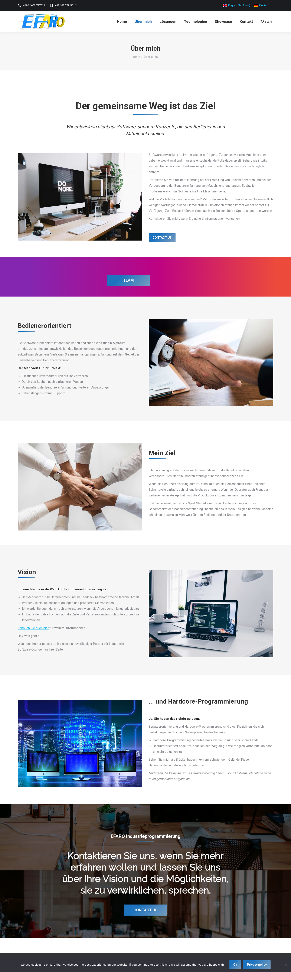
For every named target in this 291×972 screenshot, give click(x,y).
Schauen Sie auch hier (33, 628)
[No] (286, 964)
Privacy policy (257, 964)
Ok (235, 964)
